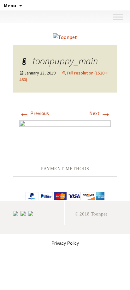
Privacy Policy (65, 243)
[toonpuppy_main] (65, 134)
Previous (34, 113)
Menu (10, 5)
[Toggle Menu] (118, 16)
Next (100, 113)
